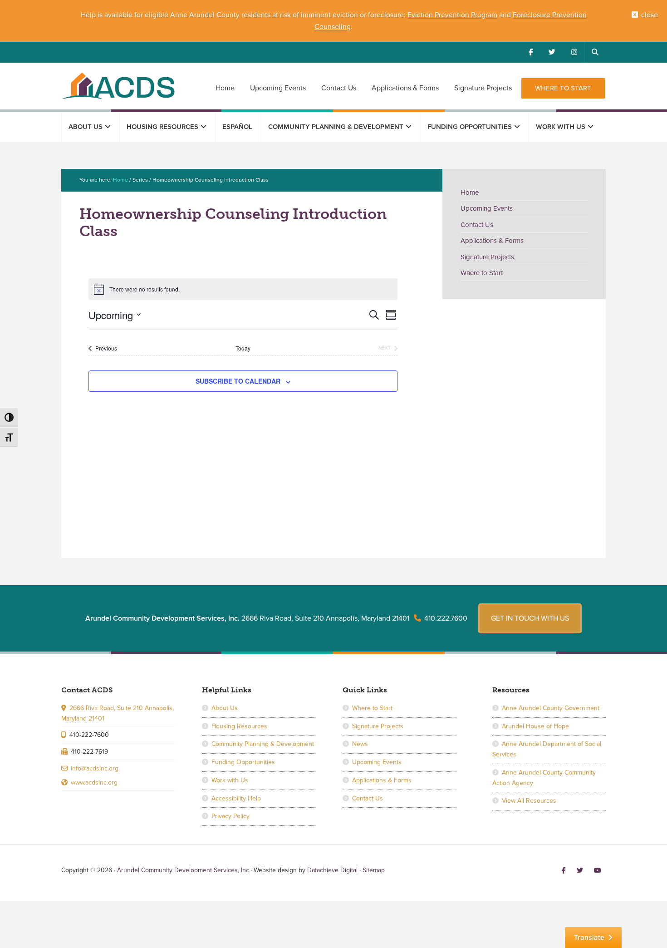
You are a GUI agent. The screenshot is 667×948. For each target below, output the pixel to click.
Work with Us (229, 780)
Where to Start (482, 273)
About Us (224, 708)
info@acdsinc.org (94, 768)
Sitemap (374, 870)
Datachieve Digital (332, 870)
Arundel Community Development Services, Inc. (118, 85)
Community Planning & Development (262, 744)
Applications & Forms (492, 241)
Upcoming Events (487, 208)
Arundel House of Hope (535, 726)
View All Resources (529, 801)
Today (242, 348)
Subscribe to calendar (238, 380)
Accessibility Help (236, 798)
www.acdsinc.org (94, 782)
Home (470, 192)
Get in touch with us (530, 618)
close (649, 15)
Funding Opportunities (243, 762)
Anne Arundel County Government (550, 708)
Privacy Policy (230, 816)
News (360, 744)
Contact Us (477, 225)
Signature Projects (487, 257)
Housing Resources (239, 726)
